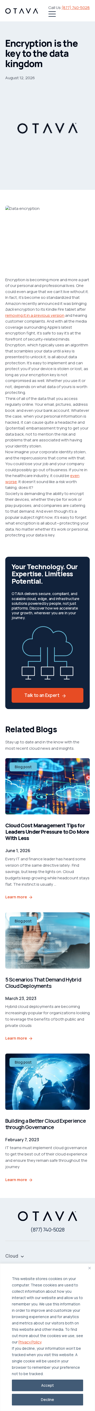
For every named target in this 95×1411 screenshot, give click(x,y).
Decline (47, 1399)
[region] (47, 1337)
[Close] (89, 1268)
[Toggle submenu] (22, 1256)
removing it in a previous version (34, 315)
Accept (47, 1385)
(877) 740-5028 (75, 7)
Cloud (11, 1256)
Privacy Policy (29, 1341)
